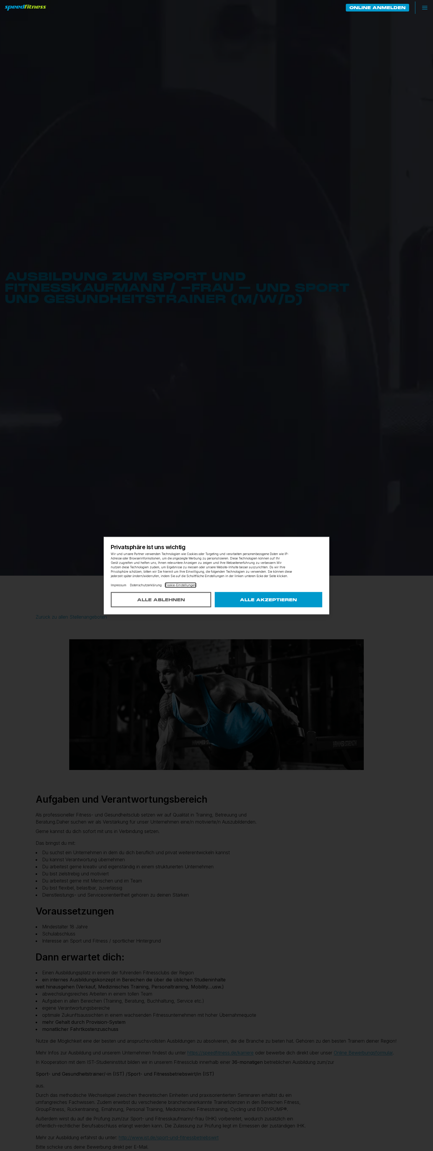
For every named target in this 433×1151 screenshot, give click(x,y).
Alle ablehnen (161, 599)
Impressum (118, 585)
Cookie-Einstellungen (180, 585)
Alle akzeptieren (268, 599)
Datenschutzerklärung (146, 585)
